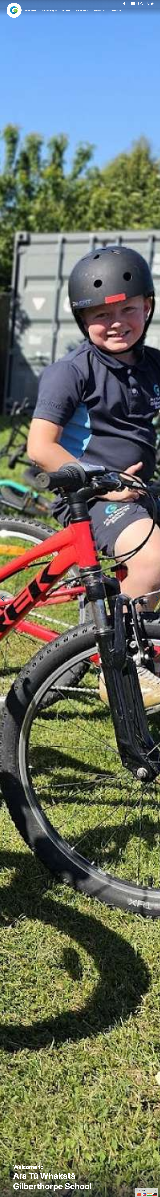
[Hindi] (149, 1194)
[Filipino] (144, 1194)
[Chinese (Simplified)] (139, 1194)
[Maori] (154, 1194)
